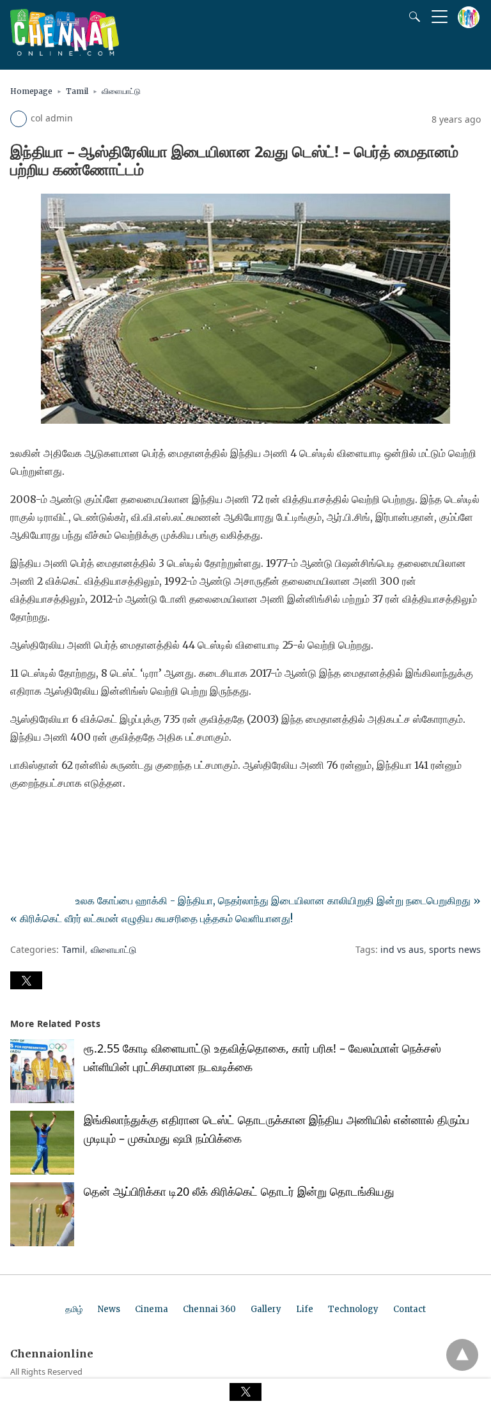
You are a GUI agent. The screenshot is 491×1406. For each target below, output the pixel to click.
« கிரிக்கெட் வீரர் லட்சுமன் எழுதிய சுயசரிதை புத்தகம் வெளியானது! (151, 918)
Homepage (31, 91)
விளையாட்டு (121, 91)
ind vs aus (402, 949)
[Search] (411, 16)
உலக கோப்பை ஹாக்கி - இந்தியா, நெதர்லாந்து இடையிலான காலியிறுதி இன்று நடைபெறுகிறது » (278, 900)
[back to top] (462, 1355)
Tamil (77, 91)
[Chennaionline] (64, 52)
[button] (26, 980)
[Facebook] (20, 818)
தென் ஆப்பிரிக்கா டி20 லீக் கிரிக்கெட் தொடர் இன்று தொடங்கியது (239, 1191)
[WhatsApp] (61, 818)
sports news (455, 949)
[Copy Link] (82, 818)
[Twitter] (41, 818)
